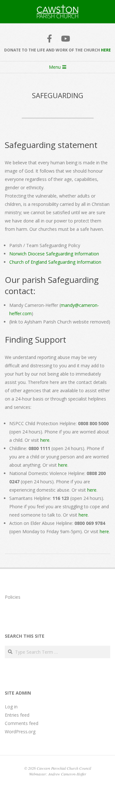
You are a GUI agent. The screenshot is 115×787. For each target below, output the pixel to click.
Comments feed (21, 723)
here (45, 440)
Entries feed (17, 715)
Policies (12, 597)
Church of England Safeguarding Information (55, 262)
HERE (106, 50)
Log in (11, 707)
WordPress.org (20, 732)
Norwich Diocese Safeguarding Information (54, 254)
